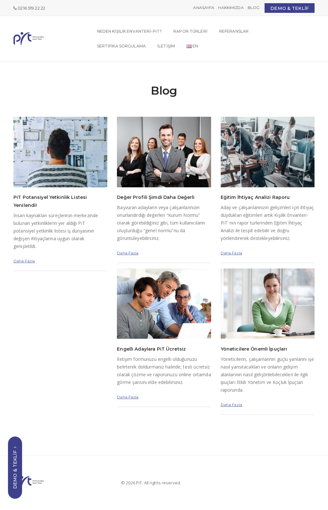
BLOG (254, 7)
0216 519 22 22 (31, 8)
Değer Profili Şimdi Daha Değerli (155, 197)
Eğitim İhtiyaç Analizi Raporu (255, 197)
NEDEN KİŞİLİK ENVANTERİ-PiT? (129, 31)
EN (195, 46)
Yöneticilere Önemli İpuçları (254, 349)
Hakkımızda (230, 7)
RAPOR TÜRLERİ (190, 31)
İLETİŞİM (166, 46)
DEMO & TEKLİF (289, 8)
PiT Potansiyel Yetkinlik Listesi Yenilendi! (50, 201)
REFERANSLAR (234, 31)
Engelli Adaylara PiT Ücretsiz (151, 349)
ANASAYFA (203, 7)
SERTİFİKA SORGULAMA (121, 46)
